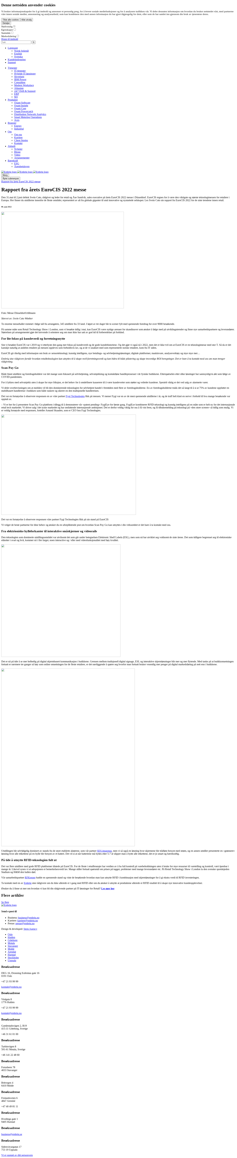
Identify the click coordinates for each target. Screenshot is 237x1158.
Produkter (13, 99)
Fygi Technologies (75, 396)
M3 (16, 96)
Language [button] (13, 48)
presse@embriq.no (25, 923)
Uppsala (12, 960)
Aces (16, 120)
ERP (16, 94)
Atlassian (19, 88)
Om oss (18, 134)
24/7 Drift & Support (24, 91)
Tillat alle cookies (11, 20)
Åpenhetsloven (22, 166)
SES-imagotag (104, 850)
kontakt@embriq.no (11, 987)
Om (10, 131)
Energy (18, 125)
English (18, 53)
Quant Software (22, 102)
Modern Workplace (24, 85)
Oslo (10, 934)
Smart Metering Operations (28, 117)
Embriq (27, 883)
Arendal (12, 951)
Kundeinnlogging (17, 59)
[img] (9, 172)
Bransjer (12, 123)
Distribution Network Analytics (30, 114)
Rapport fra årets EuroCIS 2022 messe (20, 181)
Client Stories (21, 140)
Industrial (19, 128)
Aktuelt (11, 146)
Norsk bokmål (21, 50)
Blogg (17, 152)
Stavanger (13, 946)
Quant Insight (21, 105)
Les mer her (107, 888)
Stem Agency (30, 929)
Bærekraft (13, 160)
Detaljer (6, 23)
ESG (16, 163)
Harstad (12, 954)
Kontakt (18, 143)
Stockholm (13, 957)
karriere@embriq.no (27, 920)
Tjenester (12, 68)
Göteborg (12, 940)
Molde (11, 949)
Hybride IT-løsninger (25, 73)
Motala (11, 943)
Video (17, 154)
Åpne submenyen (11, 178)
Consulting (19, 82)
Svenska (18, 56)
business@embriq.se (11, 1134)
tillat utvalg (26, 20)
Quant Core (20, 108)
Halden (11, 937)
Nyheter (18, 149)
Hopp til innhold (9, 39)
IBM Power (20, 79)
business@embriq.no (28, 917)
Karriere (18, 137)
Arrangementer (22, 157)
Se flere (5, 902)
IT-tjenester (20, 70)
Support (12, 62)
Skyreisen (19, 76)
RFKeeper (30, 877)
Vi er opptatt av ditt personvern (17, 1155)
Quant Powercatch (23, 111)
